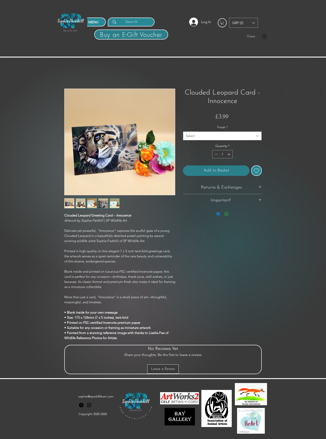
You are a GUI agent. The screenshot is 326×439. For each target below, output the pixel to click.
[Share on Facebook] (218, 214)
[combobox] (222, 136)
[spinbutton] (222, 154)
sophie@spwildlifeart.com (96, 396)
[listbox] (243, 23)
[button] (222, 23)
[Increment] (229, 154)
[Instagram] (89, 405)
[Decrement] (215, 154)
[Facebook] (81, 405)
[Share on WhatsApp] (226, 214)
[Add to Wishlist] (256, 170)
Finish (222, 127)
